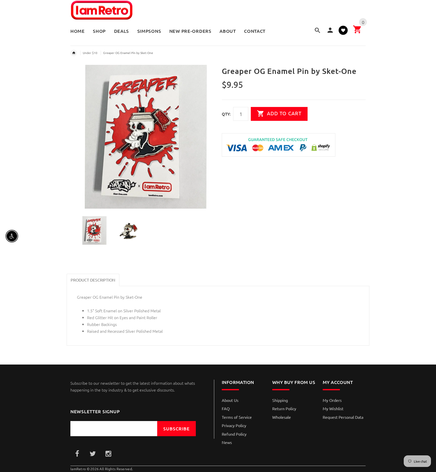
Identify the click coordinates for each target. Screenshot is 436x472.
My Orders (332, 400)
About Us (230, 400)
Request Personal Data (343, 417)
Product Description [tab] (93, 279)
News (227, 442)
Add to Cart (283, 113)
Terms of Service (237, 417)
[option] (142, 137)
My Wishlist (333, 408)
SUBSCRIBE (176, 428)
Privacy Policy (234, 425)
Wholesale (281, 417)
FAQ (226, 408)
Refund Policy (234, 433)
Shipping (280, 400)
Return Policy (284, 408)
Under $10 (90, 53)
